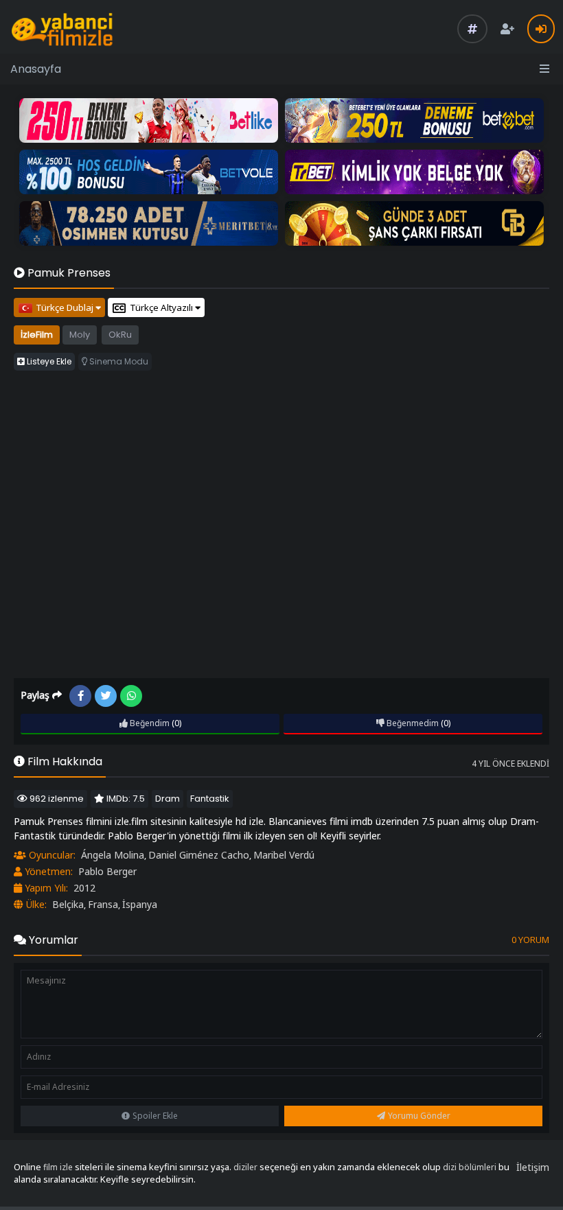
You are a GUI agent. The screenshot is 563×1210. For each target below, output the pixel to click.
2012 (84, 887)
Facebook (80, 696)
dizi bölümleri (469, 1167)
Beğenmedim (411, 723)
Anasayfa (35, 69)
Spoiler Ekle (155, 1115)
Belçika (68, 904)
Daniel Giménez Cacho (198, 854)
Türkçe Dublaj (65, 307)
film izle (58, 1167)
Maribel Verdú (283, 854)
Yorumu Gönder (419, 1115)
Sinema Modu (117, 361)
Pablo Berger (107, 871)
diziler (245, 1167)
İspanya (139, 904)
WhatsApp (131, 696)
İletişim (532, 1167)
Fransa (103, 904)
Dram (167, 798)
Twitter (106, 696)
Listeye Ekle (48, 361)
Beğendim (149, 723)
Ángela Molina (112, 854)
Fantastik (209, 798)
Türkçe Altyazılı (162, 307)
